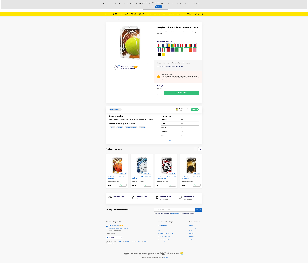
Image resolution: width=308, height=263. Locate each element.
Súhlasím (158, 6)
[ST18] (195, 50)
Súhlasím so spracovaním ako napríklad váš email (175, 213)
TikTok (146, 241)
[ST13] (173, 50)
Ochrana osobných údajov (164, 241)
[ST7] (186, 45)
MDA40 (130, 18)
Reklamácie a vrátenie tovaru (165, 233)
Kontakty (160, 228)
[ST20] (164, 55)
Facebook (127, 241)
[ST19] (159, 55)
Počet (159, 93)
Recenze (191, 233)
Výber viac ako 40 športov (143, 198)
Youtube (119, 241)
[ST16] (186, 50)
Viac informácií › (161, 34)
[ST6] (181, 45)
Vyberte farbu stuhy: (164, 41)
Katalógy (191, 236)
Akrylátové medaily (121, 18)
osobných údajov (176, 213)
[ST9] (195, 45)
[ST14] (177, 50)
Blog (190, 239)
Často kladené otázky (163, 239)
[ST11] (164, 50)
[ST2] (164, 45)
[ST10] (159, 50)
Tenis (112, 127)
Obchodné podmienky (164, 236)
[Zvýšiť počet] (162, 92)
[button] (170, 140)
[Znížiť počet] (162, 94)
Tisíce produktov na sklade (120, 198)
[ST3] (168, 45)
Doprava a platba (162, 225)
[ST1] (159, 45)
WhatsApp (111, 243)
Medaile (112, 18)
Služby (159, 230)
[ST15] (181, 50)
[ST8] (190, 45)
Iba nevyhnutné (150, 6)
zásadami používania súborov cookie (196, 3)
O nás (190, 230)
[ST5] (177, 45)
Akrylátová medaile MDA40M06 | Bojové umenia (166, 177)
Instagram (137, 241)
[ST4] (173, 45)
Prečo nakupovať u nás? (195, 228)
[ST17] (190, 50)
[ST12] (168, 50)
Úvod (107, 18)
